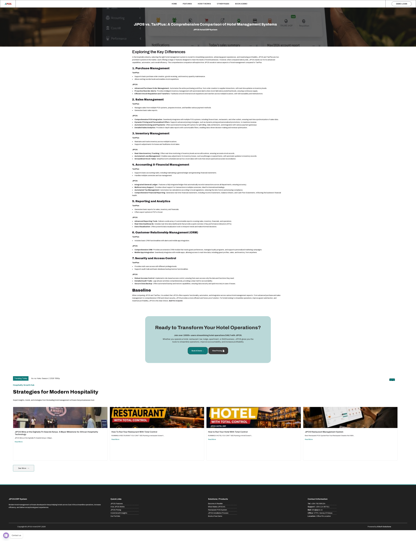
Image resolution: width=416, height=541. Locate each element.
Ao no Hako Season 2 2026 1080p (44, 378)
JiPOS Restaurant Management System (324, 432)
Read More (19, 442)
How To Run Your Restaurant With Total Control (134, 432)
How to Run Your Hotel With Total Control (228, 432)
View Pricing (217, 351)
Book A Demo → (198, 351)
